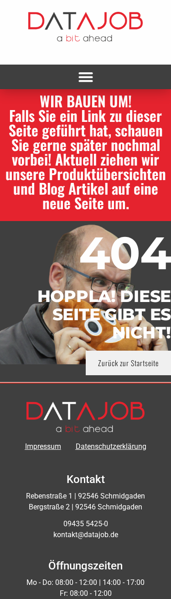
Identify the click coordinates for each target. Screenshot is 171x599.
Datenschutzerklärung (111, 446)
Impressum (43, 446)
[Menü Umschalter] (85, 77)
